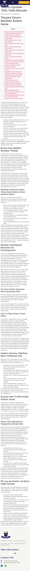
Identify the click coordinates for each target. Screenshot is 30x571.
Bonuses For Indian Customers (13, 65)
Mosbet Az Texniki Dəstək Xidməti (14, 98)
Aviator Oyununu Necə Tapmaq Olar (14, 61)
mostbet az (17, 327)
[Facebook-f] (2, 566)
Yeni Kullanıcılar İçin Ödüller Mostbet (14, 60)
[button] (13, 2)
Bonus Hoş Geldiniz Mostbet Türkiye (14, 31)
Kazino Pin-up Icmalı (10, 66)
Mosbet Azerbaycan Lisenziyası (13, 83)
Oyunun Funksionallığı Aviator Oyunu (14, 95)
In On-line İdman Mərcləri (11, 96)
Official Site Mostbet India (11, 90)
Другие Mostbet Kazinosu (11, 63)
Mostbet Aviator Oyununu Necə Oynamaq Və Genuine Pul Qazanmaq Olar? (14, 86)
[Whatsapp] (6, 566)
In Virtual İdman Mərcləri (11, 80)
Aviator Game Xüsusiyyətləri (12, 81)
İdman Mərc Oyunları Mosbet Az (13, 71)
